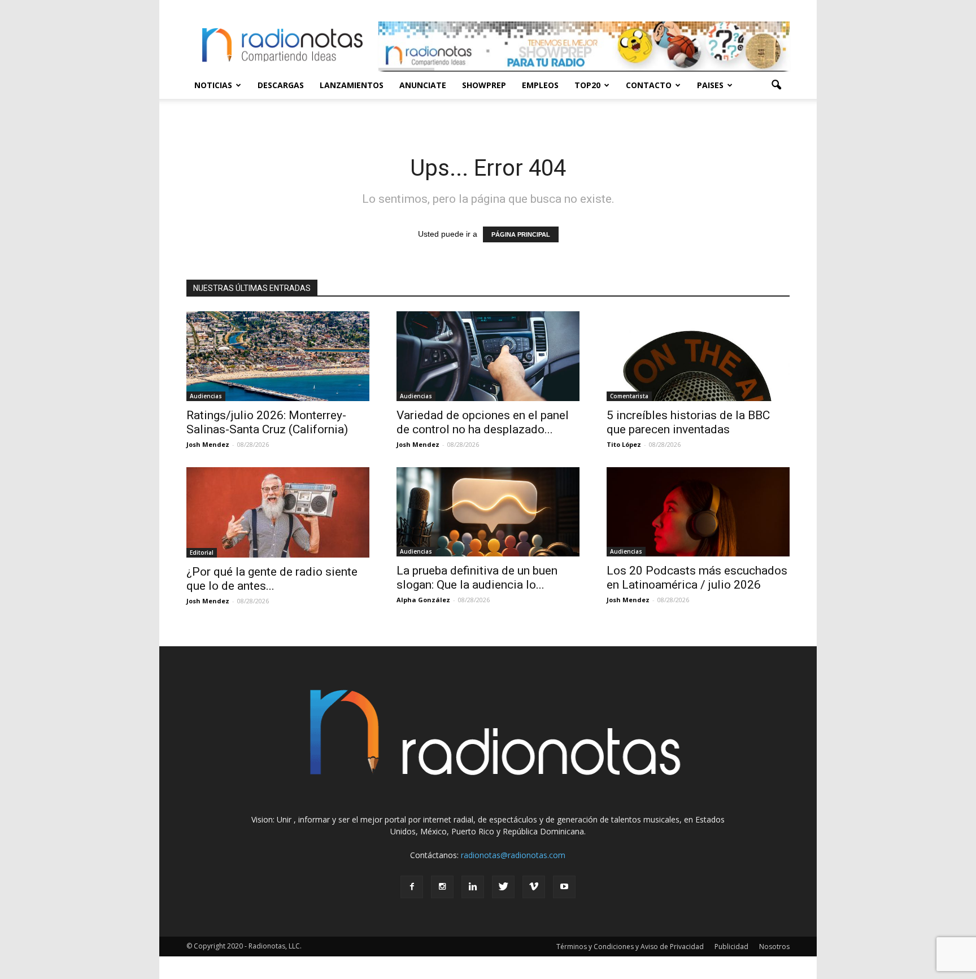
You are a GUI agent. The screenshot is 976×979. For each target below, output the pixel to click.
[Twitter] (503, 887)
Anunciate (422, 85)
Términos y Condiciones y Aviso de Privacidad (630, 946)
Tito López (624, 444)
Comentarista (629, 396)
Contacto (649, 85)
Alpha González (423, 599)
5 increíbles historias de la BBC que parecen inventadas (688, 422)
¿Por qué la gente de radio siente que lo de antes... (272, 579)
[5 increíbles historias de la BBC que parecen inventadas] (698, 356)
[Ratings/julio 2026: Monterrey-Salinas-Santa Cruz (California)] (277, 356)
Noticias (213, 85)
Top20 (587, 85)
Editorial (201, 552)
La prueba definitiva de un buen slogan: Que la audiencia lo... (476, 577)
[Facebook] (411, 887)
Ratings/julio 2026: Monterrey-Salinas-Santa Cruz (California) (267, 422)
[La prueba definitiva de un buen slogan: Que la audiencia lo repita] (488, 512)
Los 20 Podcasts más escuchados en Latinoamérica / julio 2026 (697, 577)
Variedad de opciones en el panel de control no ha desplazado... (482, 422)
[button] (776, 85)
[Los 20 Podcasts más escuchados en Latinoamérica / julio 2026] (698, 512)
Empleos (540, 85)
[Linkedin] (472, 887)
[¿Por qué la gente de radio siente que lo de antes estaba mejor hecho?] (277, 512)
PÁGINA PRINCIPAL (520, 234)
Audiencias (206, 396)
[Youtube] (564, 887)
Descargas (281, 85)
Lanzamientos (352, 85)
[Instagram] (442, 887)
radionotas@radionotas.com (513, 855)
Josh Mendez (207, 444)
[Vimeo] (533, 887)
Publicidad (731, 946)
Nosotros (774, 946)
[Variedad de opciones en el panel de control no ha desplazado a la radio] (488, 356)
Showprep (484, 85)
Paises (710, 85)
